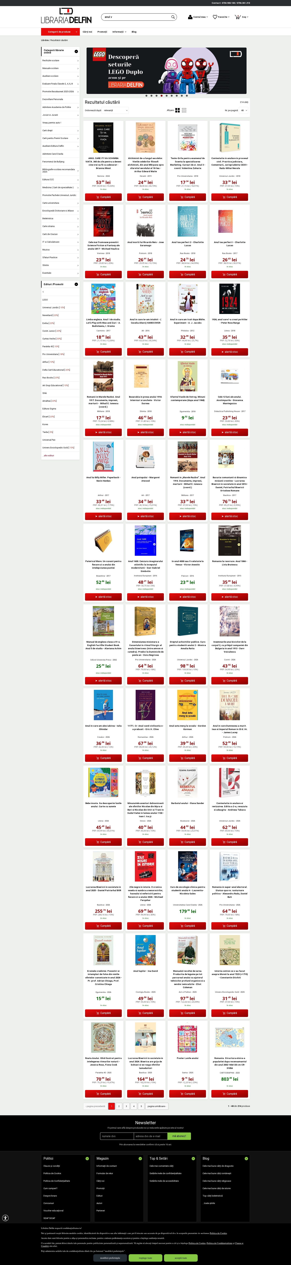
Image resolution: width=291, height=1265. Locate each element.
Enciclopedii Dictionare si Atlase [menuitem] (58, 210)
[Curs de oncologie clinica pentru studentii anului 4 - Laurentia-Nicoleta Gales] (187, 881)
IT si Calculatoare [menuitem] (50, 242)
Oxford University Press (100, 660)
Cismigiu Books (143, 992)
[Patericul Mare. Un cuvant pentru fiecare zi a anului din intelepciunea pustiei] (103, 555)
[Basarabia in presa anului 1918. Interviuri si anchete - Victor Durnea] (145, 390)
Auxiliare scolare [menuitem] (50, 76)
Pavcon (184, 576)
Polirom (142, 253)
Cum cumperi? (50, 1188)
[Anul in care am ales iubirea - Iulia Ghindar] (103, 719)
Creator (100, 737)
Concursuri (48, 1203)
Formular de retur (104, 1173)
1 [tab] (146, 95)
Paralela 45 (100, 1073)
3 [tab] (156, 95)
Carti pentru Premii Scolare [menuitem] (55, 138)
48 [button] (242, 110)
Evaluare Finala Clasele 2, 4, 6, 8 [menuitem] (57, 83)
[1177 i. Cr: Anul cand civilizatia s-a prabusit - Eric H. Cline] (145, 719)
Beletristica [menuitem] (47, 218)
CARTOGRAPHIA (227, 1073)
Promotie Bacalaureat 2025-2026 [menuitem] (58, 91)
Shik (44, 393)
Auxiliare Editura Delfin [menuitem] (53, 146)
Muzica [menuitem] (46, 249)
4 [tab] (161, 95)
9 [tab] (186, 95)
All (143, 331)
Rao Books (185, 253)
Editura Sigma (49, 408)
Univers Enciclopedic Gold (227, 992)
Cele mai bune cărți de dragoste (218, 1166)
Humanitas (143, 737)
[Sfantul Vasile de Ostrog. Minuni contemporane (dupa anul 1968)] (187, 390)
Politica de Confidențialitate (219, 1243)
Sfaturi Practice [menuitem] (49, 257)
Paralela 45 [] (50, 346)
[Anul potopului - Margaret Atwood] (145, 471)
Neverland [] (50, 315)
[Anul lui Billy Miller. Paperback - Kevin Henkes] (103, 471)
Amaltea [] (49, 401)
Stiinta (143, 411)
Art (142, 495)
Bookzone (184, 821)
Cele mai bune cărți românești (217, 1173)
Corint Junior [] (51, 331)
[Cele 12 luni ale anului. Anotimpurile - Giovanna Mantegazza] (230, 390)
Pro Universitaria (184, 176)
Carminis (100, 331)
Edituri (99, 1196)
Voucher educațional (53, 1210)
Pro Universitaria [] (53, 354)
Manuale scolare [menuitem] (50, 68)
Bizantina (100, 576)
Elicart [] (48, 416)
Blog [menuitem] (134, 32)
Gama (185, 1073)
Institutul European (142, 576)
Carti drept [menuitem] (47, 130)
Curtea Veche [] (51, 338)
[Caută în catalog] (173, 17)
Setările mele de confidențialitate (165, 1173)
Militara (100, 411)
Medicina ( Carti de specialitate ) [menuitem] (58, 187)
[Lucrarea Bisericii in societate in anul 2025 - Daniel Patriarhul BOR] (103, 881)
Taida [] (47, 432)
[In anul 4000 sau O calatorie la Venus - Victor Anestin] (187, 555)
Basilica (227, 495)
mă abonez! (179, 1136)
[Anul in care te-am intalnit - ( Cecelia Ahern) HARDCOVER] (145, 313)
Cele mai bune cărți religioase (217, 1181)
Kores (45, 424)
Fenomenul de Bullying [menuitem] (53, 161)
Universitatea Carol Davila (185, 905)
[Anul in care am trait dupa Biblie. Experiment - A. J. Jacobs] (187, 313)
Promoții (100, 1188)
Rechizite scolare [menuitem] (50, 60)
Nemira (100, 176)
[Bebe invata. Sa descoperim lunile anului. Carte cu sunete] (103, 797)
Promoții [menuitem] (102, 32)
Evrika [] (48, 323)
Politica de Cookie (218, 1233)
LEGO (45, 299)
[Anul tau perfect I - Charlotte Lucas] (230, 236)
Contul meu (199, 17)
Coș (242, 16)
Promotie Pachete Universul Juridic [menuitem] (59, 195)
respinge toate (145, 1257)
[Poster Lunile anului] (187, 1052)
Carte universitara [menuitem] (50, 203)
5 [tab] (166, 95)
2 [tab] (151, 95)
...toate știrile (209, 1203)
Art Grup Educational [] (55, 385)
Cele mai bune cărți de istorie (217, 1188)
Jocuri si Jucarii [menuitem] (50, 115)
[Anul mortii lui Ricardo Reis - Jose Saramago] (145, 236)
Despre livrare (50, 1196)
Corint (227, 660)
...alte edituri (48, 455)
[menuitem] (60, 32)
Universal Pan (48, 440)
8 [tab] (181, 95)
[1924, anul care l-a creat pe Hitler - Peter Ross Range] (230, 313)
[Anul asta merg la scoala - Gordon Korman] (187, 719)
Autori (99, 1203)
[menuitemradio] (184, 110)
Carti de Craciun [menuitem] (50, 234)
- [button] (76, 51)
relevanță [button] (108, 110)
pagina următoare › (157, 1106)
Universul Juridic (227, 176)
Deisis (143, 821)
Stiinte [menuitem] (45, 265)
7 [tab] (176, 95)
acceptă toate (181, 1257)
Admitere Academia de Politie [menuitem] (56, 107)
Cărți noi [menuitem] (87, 32)
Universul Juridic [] (53, 307)
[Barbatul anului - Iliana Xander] (187, 797)
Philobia (185, 331)
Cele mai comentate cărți (161, 1166)
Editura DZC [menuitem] (48, 179)
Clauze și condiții (51, 1166)
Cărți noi (100, 1181)
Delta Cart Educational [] (56, 370)
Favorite (222, 17)
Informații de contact (106, 1166)
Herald (143, 176)
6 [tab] (171, 95)
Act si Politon (185, 992)
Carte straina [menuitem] (48, 226)
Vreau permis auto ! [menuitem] (51, 122)
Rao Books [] (50, 377)
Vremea (100, 253)
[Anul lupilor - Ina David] (145, 964)
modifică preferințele (110, 1257)
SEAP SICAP (49, 1218)
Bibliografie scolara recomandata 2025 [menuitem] (58, 170)
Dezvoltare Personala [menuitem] (52, 99)
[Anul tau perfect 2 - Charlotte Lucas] (187, 236)
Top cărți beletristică (213, 1196)
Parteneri (100, 1210)
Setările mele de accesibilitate (164, 1181)
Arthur (100, 495)
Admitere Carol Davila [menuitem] (52, 154)
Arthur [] (48, 362)
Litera (227, 331)
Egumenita (185, 411)
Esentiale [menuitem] (46, 273)
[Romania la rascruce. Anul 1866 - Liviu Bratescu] (230, 555)
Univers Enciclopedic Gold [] (58, 447)
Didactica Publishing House (227, 411)
